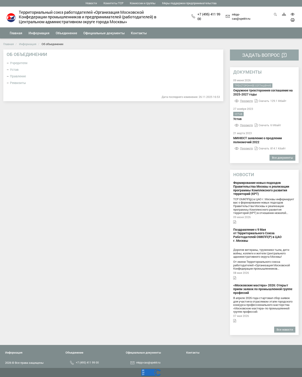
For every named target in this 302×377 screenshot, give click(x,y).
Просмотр (246, 101)
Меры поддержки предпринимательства (189, 3)
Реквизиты (18, 83)
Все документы (282, 158)
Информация (27, 44)
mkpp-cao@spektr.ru (241, 16)
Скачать (264, 101)
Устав (14, 69)
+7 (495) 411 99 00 (208, 16)
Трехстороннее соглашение (253, 85)
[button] (39, 32)
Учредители (18, 63)
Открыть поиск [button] (275, 16)
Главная (8, 44)
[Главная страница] (11, 17)
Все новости (285, 329)
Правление (18, 76)
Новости (91, 3)
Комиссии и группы (142, 3)
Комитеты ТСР (113, 3)
